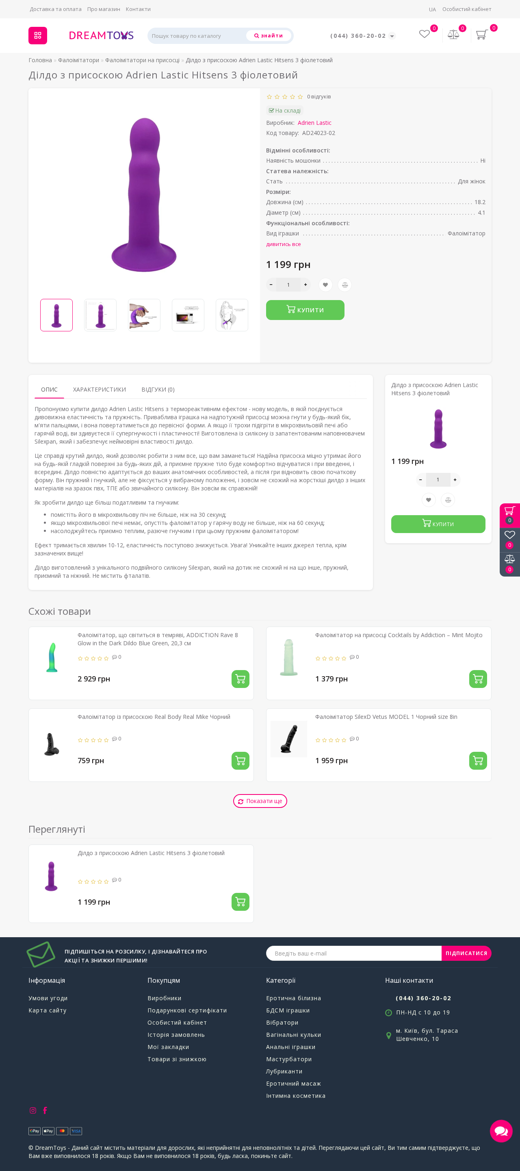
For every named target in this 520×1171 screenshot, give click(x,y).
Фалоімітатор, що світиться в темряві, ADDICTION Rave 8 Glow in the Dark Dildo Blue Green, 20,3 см (158, 639)
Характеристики (99, 389)
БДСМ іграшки (288, 1010)
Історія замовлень (176, 1034)
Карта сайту (47, 1010)
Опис (49, 389)
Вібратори (282, 1022)
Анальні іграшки (291, 1047)
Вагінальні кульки (293, 1034)
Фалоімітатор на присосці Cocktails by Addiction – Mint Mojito (399, 635)
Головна (40, 60)
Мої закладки (168, 1047)
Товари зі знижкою (177, 1059)
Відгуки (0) (158, 389)
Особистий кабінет (467, 9)
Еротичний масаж (293, 1083)
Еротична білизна (293, 998)
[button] (243, 310)
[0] (454, 35)
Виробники (164, 998)
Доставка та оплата (56, 9)
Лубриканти (284, 1071)
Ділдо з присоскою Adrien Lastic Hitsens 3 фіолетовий (151, 853)
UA (432, 9)
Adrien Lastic (315, 122)
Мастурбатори (289, 1059)
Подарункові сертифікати (187, 1010)
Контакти (138, 9)
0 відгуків (318, 96)
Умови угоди (48, 998)
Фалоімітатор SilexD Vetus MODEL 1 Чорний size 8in (386, 716)
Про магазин (103, 9)
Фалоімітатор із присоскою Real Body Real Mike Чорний (154, 716)
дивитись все (283, 244)
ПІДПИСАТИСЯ (467, 953)
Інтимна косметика (296, 1095)
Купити (309, 310)
